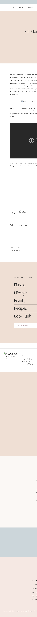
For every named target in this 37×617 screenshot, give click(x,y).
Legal (26, 611)
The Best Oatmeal (17, 251)
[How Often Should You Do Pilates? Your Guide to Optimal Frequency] (11, 359)
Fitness (24, 356)
